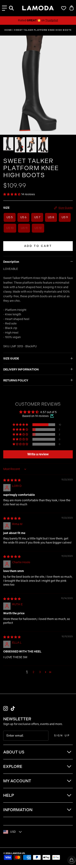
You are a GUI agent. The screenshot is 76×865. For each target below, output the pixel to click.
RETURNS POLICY (15, 380)
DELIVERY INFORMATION (21, 369)
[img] (12, 480)
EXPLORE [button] (12, 766)
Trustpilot (51, 20)
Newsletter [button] (17, 718)
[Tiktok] (13, 708)
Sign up (62, 735)
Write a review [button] (38, 454)
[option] (38, 85)
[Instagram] (5, 708)
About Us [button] (13, 752)
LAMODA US (18, 853)
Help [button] (8, 795)
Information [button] (17, 809)
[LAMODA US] (38, 8)
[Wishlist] (62, 8)
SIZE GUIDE (11, 358)
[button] (12, 194)
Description (11, 262)
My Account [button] (17, 780)
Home (8, 30)
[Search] (13, 8)
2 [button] (33, 672)
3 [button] (40, 672)
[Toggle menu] (4, 8)
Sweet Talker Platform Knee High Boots (43, 30)
